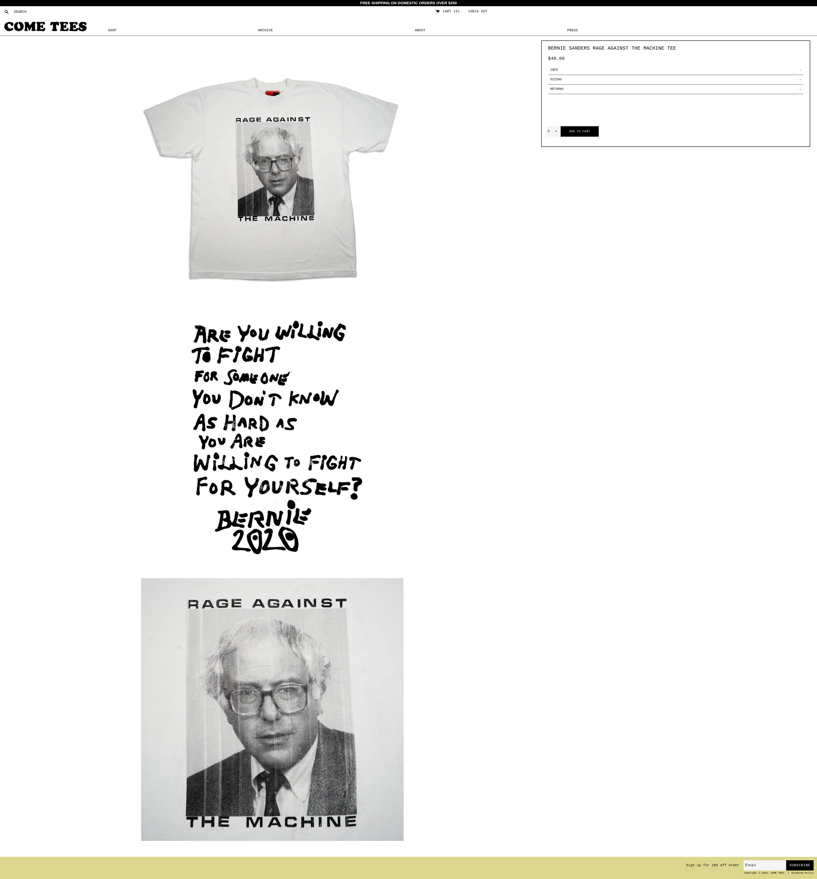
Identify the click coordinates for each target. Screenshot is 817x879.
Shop (112, 30)
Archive (265, 30)
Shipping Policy (802, 873)
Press (572, 30)
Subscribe (799, 865)
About (420, 30)
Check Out (477, 11)
